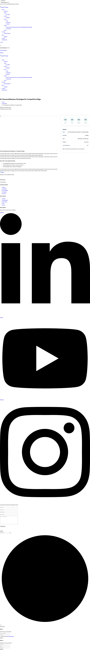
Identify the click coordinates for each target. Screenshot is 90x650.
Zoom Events (4, 103)
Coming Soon (8, 28)
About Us (6, 11)
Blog (3, 35)
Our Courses (4, 191)
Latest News (4, 188)
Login (2, 42)
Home (3, 9)
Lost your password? (10, 636)
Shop (5, 19)
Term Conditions (5, 190)
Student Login (4, 39)
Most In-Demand (7, 33)
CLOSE (1, 531)
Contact (3, 38)
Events (5, 15)
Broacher (1, 52)
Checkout (8, 23)
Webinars (8, 17)
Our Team (8, 14)
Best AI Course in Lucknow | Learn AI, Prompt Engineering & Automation (19, 27)
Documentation (5, 200)
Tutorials (3, 198)
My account (8, 22)
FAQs (5, 30)
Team (5, 12)
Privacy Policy (4, 201)
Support (3, 204)
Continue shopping (3, 50)
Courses (3, 31)
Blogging (5, 36)
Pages (5, 25)
